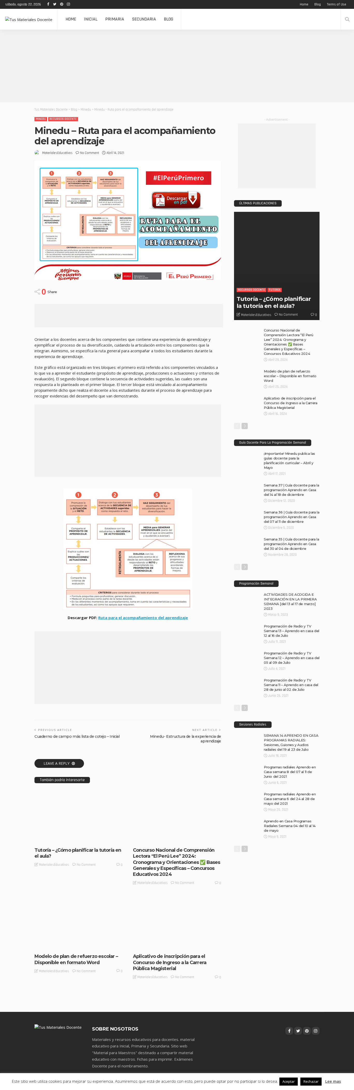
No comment (89, 153)
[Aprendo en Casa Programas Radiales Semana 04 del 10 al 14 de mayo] (247, 821)
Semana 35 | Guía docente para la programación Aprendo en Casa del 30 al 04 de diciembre (291, 544)
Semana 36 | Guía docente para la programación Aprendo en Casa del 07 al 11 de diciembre (292, 517)
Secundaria (144, 19)
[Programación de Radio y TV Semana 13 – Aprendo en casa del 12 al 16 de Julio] (247, 626)
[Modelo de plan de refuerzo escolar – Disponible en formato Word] (78, 898)
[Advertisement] (155, 66)
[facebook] (48, 4)
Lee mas (333, 1081)
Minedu (41, 119)
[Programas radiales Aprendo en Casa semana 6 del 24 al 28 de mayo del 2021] (247, 794)
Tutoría (75, 839)
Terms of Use (336, 4)
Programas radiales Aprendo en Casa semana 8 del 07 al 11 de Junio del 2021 (290, 771)
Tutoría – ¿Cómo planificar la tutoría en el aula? (274, 302)
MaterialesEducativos (57, 153)
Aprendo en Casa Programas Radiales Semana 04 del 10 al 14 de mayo (290, 825)
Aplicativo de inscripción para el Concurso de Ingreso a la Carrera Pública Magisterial (169, 962)
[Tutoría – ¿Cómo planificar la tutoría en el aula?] (78, 792)
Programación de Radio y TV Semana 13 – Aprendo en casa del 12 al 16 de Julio (291, 631)
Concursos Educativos (154, 839)
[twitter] (54, 4)
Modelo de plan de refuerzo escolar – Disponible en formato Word (76, 959)
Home (304, 4)
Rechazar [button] (310, 1081)
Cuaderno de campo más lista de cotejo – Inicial (77, 736)
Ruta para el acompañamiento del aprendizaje (143, 617)
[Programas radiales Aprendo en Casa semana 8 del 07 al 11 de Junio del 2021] (247, 767)
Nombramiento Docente (168, 945)
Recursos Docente (63, 119)
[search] (347, 19)
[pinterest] (61, 4)
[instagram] (68, 4)
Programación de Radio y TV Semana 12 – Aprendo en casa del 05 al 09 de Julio (292, 658)
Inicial (90, 19)
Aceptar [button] (288, 1081)
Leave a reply (57, 763)
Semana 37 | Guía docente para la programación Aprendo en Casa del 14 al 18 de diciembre (291, 490)
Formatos (45, 945)
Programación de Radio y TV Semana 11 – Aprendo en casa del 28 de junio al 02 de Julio (291, 685)
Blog (317, 4)
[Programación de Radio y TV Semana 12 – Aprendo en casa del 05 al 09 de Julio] (247, 653)
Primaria (114, 19)
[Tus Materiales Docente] (28, 19)
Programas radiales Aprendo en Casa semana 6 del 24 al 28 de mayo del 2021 (290, 798)
